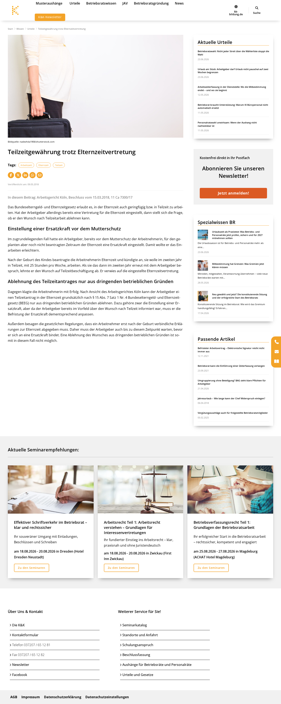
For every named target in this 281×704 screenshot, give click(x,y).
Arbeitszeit (26, 165)
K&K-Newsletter (50, 17)
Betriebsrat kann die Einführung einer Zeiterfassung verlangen (231, 365)
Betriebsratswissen (101, 3)
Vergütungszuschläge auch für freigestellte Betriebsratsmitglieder (233, 412)
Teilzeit (59, 165)
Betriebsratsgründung (151, 3)
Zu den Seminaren (31, 568)
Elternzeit (43, 165)
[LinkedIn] (25, 175)
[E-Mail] (40, 175)
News (179, 3)
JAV (125, 3)
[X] (18, 175)
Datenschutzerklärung (62, 697)
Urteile (75, 3)
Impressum (30, 697)
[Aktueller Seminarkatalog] (276, 361)
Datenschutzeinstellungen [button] (107, 697)
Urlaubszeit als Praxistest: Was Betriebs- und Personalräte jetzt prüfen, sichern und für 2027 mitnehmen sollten (237, 235)
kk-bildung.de (236, 13)
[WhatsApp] (32, 175)
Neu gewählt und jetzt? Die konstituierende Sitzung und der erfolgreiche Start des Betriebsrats (239, 296)
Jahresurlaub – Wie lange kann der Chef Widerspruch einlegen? (231, 398)
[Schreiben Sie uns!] (277, 352)
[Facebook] (11, 175)
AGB (13, 697)
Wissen (20, 28)
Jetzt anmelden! (233, 193)
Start (10, 28)
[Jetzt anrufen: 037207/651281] (277, 342)
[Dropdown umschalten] (256, 7)
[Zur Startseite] (236, 6)
